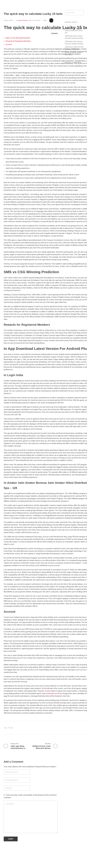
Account (9, 44)
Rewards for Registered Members (18, 41)
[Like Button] (51, 20)
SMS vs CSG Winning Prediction (18, 38)
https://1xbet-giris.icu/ (50, 693)
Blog (45, 20)
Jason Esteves (23, 20)
